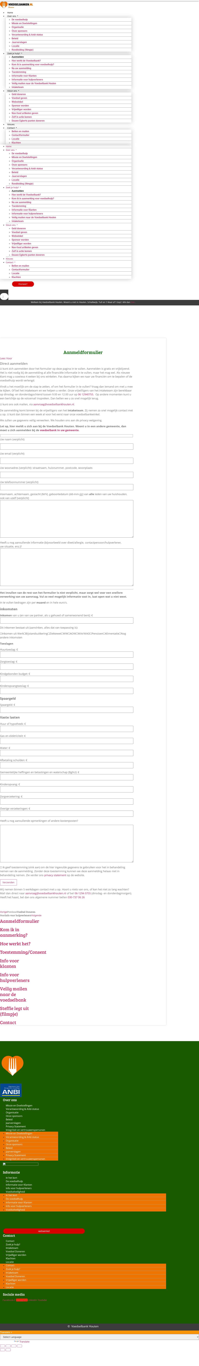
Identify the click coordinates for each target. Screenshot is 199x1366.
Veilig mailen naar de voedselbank (13, 994)
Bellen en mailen (20, 131)
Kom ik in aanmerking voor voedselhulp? (33, 64)
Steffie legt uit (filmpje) (14, 1011)
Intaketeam (18, 221)
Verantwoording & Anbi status (27, 34)
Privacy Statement (16, 1126)
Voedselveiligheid (15, 1191)
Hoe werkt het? (15, 943)
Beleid (15, 38)
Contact (8, 1022)
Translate (24, 1341)
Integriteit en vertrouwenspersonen (25, 1130)
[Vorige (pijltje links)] (2, 1350)
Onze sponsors (19, 31)
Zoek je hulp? (13, 1244)
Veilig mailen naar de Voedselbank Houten (34, 83)
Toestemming (19, 72)
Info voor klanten (9, 963)
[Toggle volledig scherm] (8, 1346)
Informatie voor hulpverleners (27, 79)
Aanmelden (18, 57)
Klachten (16, 142)
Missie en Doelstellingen (24, 23)
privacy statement (55, 875)
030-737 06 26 (76, 897)
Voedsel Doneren (15, 1251)
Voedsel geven (19, 98)
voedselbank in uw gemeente (59, 430)
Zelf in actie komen (22, 117)
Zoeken (4, 291)
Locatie (15, 46)
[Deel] (13, 1346)
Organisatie (18, 27)
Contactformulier (20, 135)
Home (9, 146)
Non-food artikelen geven (25, 113)
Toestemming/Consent (23, 952)
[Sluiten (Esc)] (19, 1346)
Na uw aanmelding (21, 68)
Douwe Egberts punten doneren (28, 120)
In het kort (11, 1177)
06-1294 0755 (83, 893)
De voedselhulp (20, 19)
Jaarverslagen (19, 42)
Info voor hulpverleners (14, 977)
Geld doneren (19, 94)
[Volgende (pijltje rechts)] (8, 1350)
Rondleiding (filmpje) (23, 183)
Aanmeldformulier (19, 921)
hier (133, 302)
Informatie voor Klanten (24, 75)
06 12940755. (86, 394)
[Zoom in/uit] (2, 1346)
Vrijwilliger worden (21, 109)
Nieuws (9, 258)
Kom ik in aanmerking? (14, 932)
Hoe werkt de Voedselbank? (26, 60)
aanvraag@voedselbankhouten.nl (53, 404)
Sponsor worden (20, 105)
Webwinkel (17, 101)
